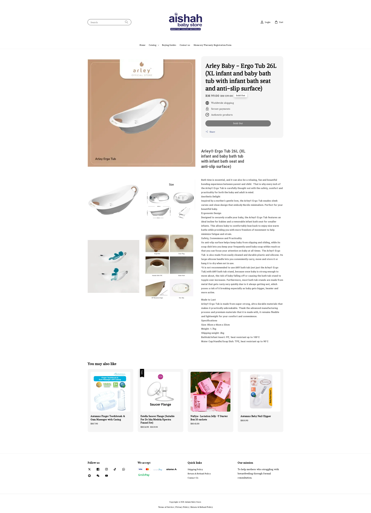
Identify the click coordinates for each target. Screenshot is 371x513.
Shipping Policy (195, 469)
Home (142, 45)
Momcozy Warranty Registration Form (212, 45)
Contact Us (193, 477)
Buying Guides (169, 45)
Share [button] (212, 131)
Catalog (152, 45)
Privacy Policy (182, 507)
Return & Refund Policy (199, 473)
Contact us (185, 45)
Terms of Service (166, 507)
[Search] (126, 22)
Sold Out (238, 123)
